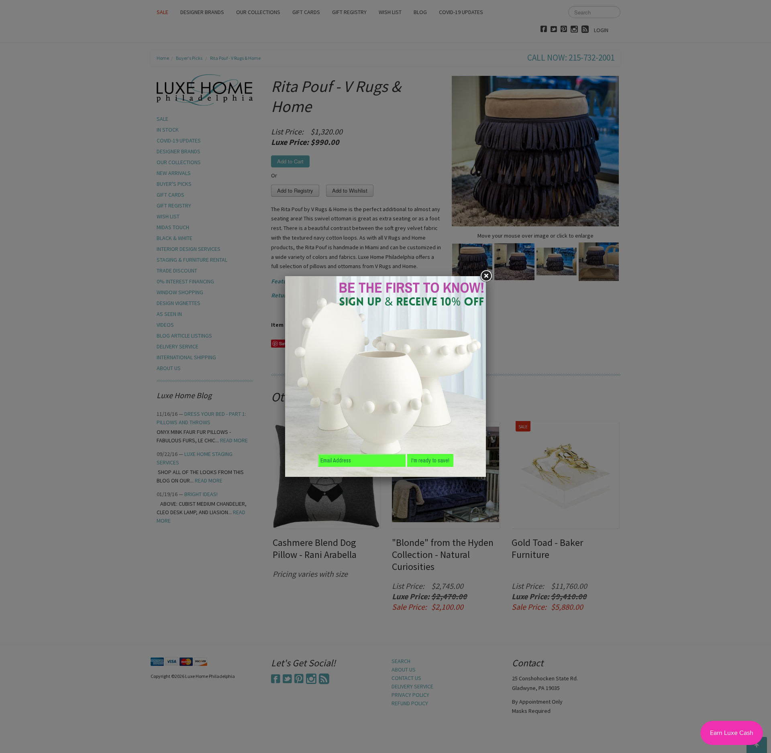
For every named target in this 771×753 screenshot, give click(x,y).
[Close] (486, 276)
